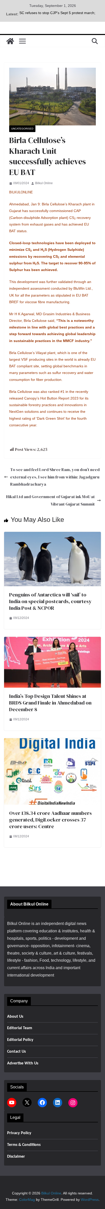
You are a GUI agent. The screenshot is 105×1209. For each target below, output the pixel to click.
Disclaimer (16, 1157)
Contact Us (16, 1052)
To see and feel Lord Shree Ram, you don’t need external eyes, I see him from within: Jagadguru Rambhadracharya (55, 477)
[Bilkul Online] (10, 41)
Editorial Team (19, 1028)
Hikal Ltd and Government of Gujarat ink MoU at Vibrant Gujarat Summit (50, 500)
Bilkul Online (44, 183)
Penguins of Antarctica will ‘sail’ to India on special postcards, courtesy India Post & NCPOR (50, 601)
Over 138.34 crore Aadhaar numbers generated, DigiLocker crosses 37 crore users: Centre (50, 819)
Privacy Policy (19, 1133)
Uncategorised (22, 128)
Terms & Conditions (24, 1145)
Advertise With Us (22, 1063)
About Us (15, 1017)
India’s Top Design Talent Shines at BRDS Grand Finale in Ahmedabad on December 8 (50, 702)
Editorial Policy (20, 1040)
